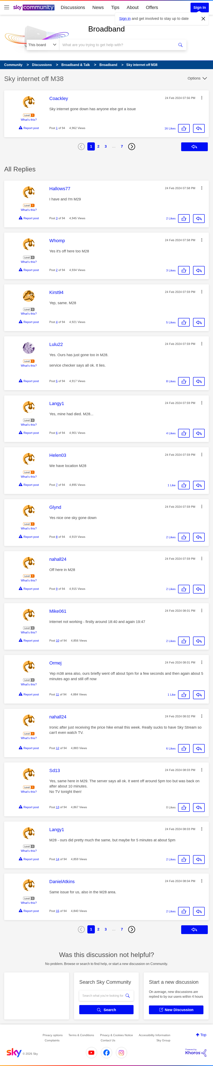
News (98, 7)
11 (57, 694)
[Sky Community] (33, 7)
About (133, 7)
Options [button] (194, 78)
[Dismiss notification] (203, 18)
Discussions (73, 7)
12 (57, 748)
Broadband (106, 29)
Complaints (52, 1040)
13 (57, 807)
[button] (202, 98)
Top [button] (203, 1035)
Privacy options (53, 1035)
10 (57, 640)
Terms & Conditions (81, 1035)
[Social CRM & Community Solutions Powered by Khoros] (196, 1053)
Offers (152, 7)
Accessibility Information (154, 1035)
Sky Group (163, 1040)
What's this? (29, 119)
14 (57, 859)
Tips (115, 7)
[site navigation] (6, 7)
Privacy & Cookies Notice (116, 1035)
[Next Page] (132, 146)
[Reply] (199, 128)
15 (57, 911)
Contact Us (108, 1040)
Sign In (199, 7)
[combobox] (116, 45)
